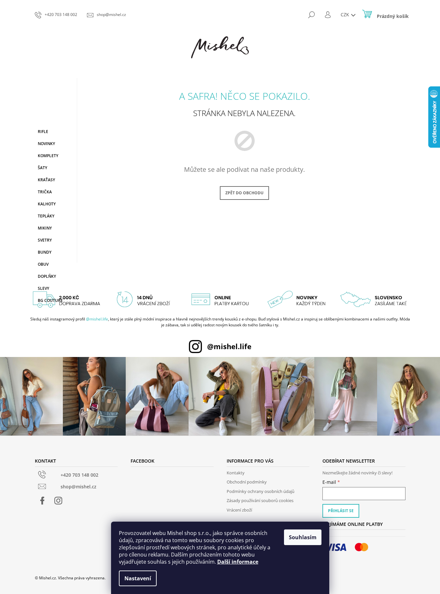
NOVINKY (46, 143)
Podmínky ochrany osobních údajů (260, 491)
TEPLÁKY (46, 216)
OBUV (43, 264)
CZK (345, 14)
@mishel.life (97, 319)
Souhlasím (303, 537)
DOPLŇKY (47, 276)
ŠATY (42, 168)
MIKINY (45, 228)
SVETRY (45, 240)
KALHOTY (47, 204)
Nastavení (137, 578)
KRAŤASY (46, 180)
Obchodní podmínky (247, 482)
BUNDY (44, 252)
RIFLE (43, 131)
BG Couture (50, 300)
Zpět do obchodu (244, 193)
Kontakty (236, 473)
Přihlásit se (341, 510)
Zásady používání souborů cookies (260, 500)
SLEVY (43, 288)
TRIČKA (45, 192)
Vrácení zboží (239, 510)
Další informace (237, 561)
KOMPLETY (48, 155)
